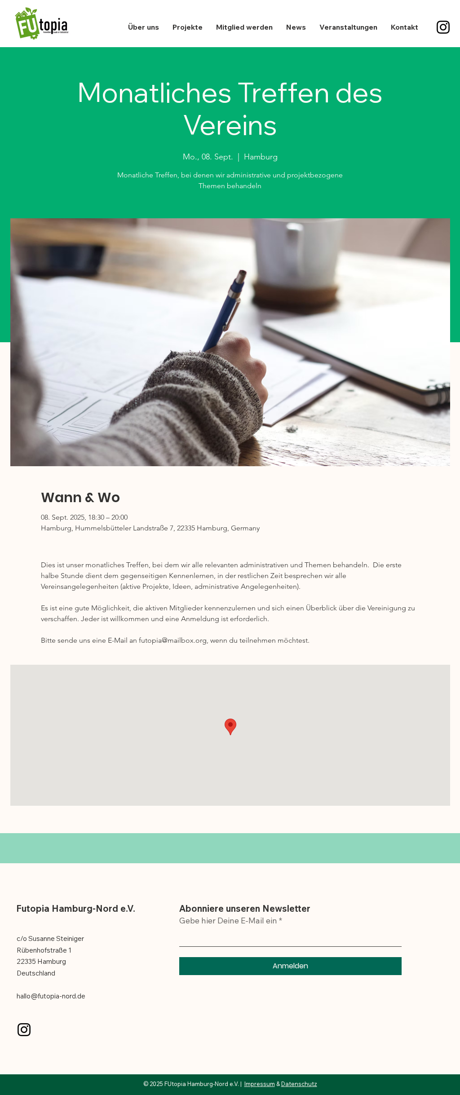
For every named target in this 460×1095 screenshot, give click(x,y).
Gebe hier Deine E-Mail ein (228, 921)
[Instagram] (443, 27)
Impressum (259, 1083)
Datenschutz (299, 1083)
